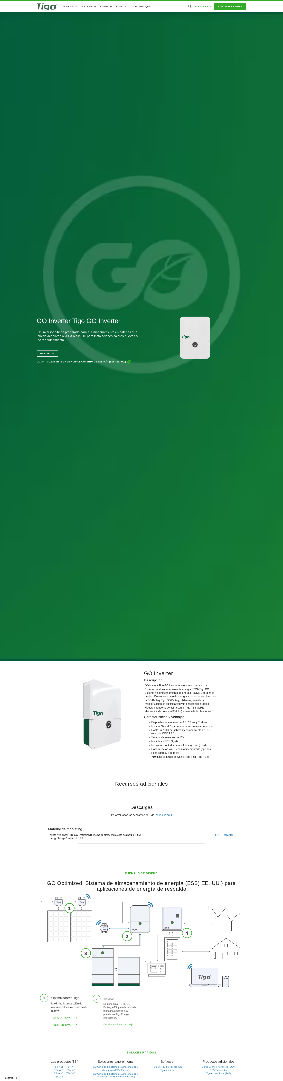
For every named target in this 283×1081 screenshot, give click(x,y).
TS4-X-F (70, 1066)
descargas (47, 353)
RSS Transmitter (218, 1070)
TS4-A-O (58, 1073)
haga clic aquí (164, 815)
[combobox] (11, 1078)
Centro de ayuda (142, 6)
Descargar (227, 834)
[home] (47, 6)
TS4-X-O (70, 1073)
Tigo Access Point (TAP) (218, 1073)
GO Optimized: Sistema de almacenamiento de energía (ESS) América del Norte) (116, 1075)
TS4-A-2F (59, 1066)
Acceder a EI (203, 6)
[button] (70, 6)
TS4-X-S (70, 1070)
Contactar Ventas (230, 6)
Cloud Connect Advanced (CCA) (218, 1066)
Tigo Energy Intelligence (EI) (167, 1066)
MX (217, 834)
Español (9, 1078)
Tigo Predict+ (167, 1070)
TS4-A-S (58, 1076)
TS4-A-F (58, 1070)
